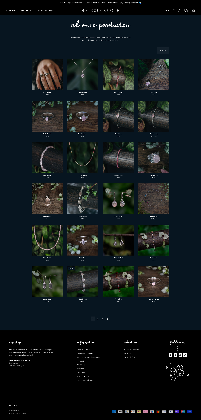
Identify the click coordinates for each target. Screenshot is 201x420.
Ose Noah (83, 299)
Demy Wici (118, 258)
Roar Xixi (83, 258)
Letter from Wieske (132, 349)
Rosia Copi (47, 299)
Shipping (81, 365)
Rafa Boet (47, 134)
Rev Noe (118, 134)
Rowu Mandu (154, 299)
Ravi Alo (154, 92)
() (188, 11)
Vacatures (128, 353)
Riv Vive (118, 299)
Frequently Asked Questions (88, 357)
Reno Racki (118, 175)
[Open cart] (193, 10)
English (12, 405)
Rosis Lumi (82, 134)
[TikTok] (175, 355)
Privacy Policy (83, 376)
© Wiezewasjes (14, 410)
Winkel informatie (131, 357)
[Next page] (108, 318)
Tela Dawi (83, 175)
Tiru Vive (154, 258)
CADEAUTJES (26, 10)
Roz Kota (47, 92)
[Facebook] (170, 355)
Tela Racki (118, 92)
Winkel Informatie (84, 349)
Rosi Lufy (118, 216)
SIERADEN (11, 10)
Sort (162, 50)
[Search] (174, 10)
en (166, 10)
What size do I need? (85, 353)
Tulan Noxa (154, 216)
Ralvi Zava (83, 216)
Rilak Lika (154, 134)
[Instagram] (180, 355)
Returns (80, 369)
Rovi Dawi (47, 258)
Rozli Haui (154, 175)
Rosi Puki (47, 216)
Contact (80, 361)
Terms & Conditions (85, 380)
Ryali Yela (83, 92)
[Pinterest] (185, 355)
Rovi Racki (47, 175)
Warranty (81, 372)
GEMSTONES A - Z (46, 10)
